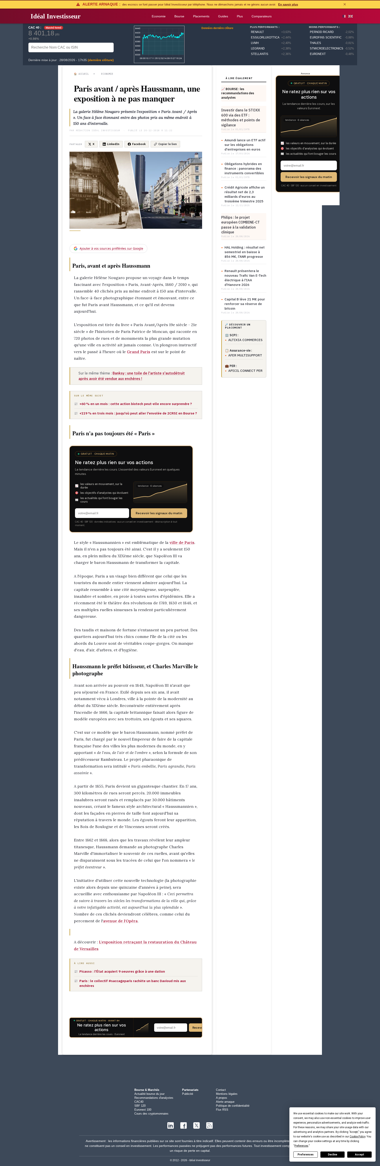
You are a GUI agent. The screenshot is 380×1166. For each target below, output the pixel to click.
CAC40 (138, 1101)
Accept (359, 1154)
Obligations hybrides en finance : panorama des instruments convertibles (244, 168)
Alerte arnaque (225, 1101)
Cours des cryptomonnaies (151, 1113)
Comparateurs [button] (262, 16)
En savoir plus (288, 4)
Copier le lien (167, 144)
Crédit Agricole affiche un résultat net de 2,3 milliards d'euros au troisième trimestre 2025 (245, 194)
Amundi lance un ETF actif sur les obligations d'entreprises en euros (245, 144)
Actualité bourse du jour (149, 1093)
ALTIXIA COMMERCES (245, 340)
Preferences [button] (301, 1145)
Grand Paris (138, 351)
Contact (221, 1090)
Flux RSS (222, 1109)
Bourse (179, 16)
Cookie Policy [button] (357, 1136)
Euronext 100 (142, 1109)
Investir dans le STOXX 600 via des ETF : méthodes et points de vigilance (240, 117)
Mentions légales (227, 1093)
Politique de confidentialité (232, 1105)
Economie (159, 16)
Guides (223, 16)
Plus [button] (240, 16)
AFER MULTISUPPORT (245, 355)
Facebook (139, 144)
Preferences (306, 1154)
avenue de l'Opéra (120, 920)
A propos (221, 1097)
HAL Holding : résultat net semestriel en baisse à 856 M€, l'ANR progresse (245, 252)
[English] (350, 16)
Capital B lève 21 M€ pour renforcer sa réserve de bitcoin (245, 304)
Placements (201, 16)
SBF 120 (140, 1105)
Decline (332, 1154)
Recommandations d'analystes (153, 1097)
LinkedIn (113, 144)
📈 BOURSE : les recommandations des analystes (237, 93)
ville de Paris (182, 542)
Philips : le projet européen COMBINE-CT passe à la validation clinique (240, 224)
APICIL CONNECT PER (245, 371)
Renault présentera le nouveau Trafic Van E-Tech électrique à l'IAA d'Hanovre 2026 (245, 278)
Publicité (187, 1093)
